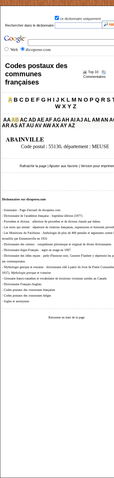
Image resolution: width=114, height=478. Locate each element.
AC (24, 120)
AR (6, 125)
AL (87, 120)
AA (6, 120)
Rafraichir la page (33, 166)
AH (65, 120)
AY (63, 125)
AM (96, 120)
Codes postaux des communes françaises (36, 74)
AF (48, 120)
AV (38, 125)
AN (104, 120)
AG (57, 120)
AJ (79, 120)
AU (30, 125)
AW (47, 125)
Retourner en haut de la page (66, 317)
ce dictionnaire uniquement (80, 19)
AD (32, 120)
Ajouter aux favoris (63, 166)
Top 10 (93, 72)
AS (14, 125)
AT (22, 125)
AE (40, 120)
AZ (71, 125)
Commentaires (94, 77)
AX (55, 125)
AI (72, 120)
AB (15, 120)
